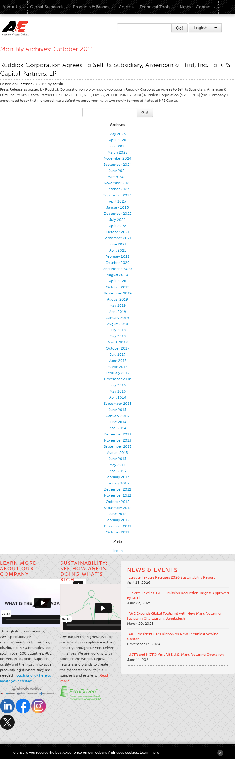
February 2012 (117, 520)
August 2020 (117, 275)
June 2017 (117, 361)
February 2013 (117, 477)
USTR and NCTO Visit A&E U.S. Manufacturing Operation (176, 654)
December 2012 (117, 489)
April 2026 (117, 140)
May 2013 (118, 465)
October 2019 (117, 287)
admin (58, 84)
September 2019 (118, 293)
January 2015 (117, 416)
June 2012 (117, 514)
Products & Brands (91, 6)
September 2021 (118, 238)
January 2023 (117, 207)
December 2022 (118, 213)
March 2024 (117, 177)
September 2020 (117, 269)
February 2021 (117, 256)
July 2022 (117, 220)
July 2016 (118, 385)
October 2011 (117, 532)
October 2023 (117, 189)
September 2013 (118, 446)
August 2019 (117, 299)
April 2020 (117, 281)
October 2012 (117, 501)
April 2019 (117, 311)
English (201, 27)
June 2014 (117, 422)
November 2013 (117, 440)
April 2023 (117, 201)
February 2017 (117, 373)
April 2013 (117, 471)
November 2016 (117, 379)
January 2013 (117, 483)
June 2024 (118, 171)
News (185, 6)
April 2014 (117, 428)
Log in (118, 550)
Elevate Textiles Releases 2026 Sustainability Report (172, 577)
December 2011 (117, 526)
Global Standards (46, 6)
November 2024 (117, 158)
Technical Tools (155, 6)
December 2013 (117, 434)
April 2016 (117, 397)
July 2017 (117, 354)
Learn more (149, 752)
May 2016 (118, 391)
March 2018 (118, 342)
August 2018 (117, 324)
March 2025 (117, 152)
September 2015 (118, 403)
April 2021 (117, 250)
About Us (11, 6)
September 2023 (117, 195)
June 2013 (117, 459)
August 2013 (117, 452)
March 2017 (117, 367)
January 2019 (117, 318)
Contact (204, 6)
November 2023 (117, 183)
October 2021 (117, 232)
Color (124, 6)
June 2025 (118, 146)
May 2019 (118, 305)
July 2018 (118, 330)
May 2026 (117, 134)
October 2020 (118, 262)
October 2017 (117, 348)
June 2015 (117, 410)
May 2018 (118, 336)
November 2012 (117, 495)
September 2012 (118, 508)
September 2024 (117, 164)
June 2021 (117, 244)
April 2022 (117, 226)
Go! (179, 28)
